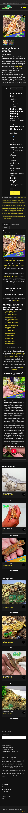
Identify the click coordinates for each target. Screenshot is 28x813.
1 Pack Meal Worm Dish (15, 164)
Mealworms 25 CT (16, 141)
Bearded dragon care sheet (11, 311)
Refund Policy (5, 794)
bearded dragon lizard (14, 203)
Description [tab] (6, 224)
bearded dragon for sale (17, 202)
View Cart (10, 1)
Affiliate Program (5, 798)
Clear (25, 197)
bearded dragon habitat (12, 314)
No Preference (13, 106)
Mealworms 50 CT (16, 144)
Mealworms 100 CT (16, 147)
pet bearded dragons (18, 282)
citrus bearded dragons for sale (11, 213)
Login (14, 1)
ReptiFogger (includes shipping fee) (16, 185)
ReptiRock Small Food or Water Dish (16, 155)
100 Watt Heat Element (17, 126)
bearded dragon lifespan (13, 319)
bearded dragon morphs (11, 205)
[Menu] (24, 8)
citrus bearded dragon (9, 341)
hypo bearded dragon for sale (11, 362)
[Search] (20, 8)
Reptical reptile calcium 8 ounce (17, 174)
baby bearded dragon (9, 330)
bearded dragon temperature (11, 328)
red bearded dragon (9, 338)
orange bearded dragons (6, 218)
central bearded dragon (16, 210)
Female (14, 103)
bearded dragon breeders (10, 317)
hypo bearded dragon (9, 336)
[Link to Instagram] (22, 811)
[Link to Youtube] (20, 811)
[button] (24, 16)
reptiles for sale (16, 300)
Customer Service (6, 786)
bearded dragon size (9, 320)
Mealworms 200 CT (16, 150)
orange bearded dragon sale (20, 216)
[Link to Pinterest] (25, 811)
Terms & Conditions (6, 796)
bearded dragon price (19, 366)
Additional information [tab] (15, 224)
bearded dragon (8, 332)
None (11, 137)
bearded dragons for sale (6, 200)
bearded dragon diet (9, 316)
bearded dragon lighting (10, 327)
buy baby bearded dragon (12, 208)
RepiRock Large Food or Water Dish (16, 159)
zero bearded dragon (9, 335)
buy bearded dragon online (7, 210)
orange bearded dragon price (9, 216)
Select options (14, 499)
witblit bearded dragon (10, 340)
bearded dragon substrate (10, 324)
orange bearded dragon (16, 200)
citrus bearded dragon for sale (13, 211)
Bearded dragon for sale (10, 312)
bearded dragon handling (13, 322)
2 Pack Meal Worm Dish (15, 169)
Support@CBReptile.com (7, 747)
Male (13, 99)
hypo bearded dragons (13, 267)
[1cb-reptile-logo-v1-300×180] (11, 8)
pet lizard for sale (18, 66)
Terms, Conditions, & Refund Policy (10, 751)
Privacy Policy (5, 791)
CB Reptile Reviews (6, 789)
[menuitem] (20, 8)
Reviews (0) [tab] (6, 227)
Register (19, 1)
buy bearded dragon (20, 208)
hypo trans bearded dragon (11, 344)
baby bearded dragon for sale (11, 325)
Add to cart (14, 192)
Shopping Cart (5, 784)
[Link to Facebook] (18, 811)
